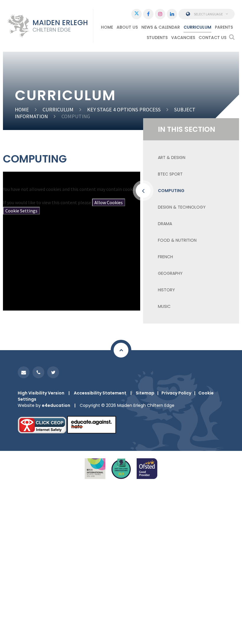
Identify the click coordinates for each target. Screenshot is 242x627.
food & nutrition (177, 240)
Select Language (208, 14)
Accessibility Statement (100, 393)
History (166, 290)
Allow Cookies (108, 202)
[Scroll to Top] (121, 350)
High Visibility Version (41, 393)
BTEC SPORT (170, 174)
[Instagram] (160, 14)
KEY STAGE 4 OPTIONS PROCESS (124, 109)
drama (165, 224)
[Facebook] (148, 14)
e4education (56, 405)
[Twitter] (136, 14)
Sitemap (145, 393)
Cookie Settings (21, 211)
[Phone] (38, 372)
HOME (22, 109)
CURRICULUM (57, 109)
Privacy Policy (176, 393)
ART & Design (171, 157)
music (164, 306)
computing (75, 116)
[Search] (232, 37)
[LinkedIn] (172, 14)
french (165, 257)
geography (170, 273)
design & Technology (182, 207)
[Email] (24, 372)
